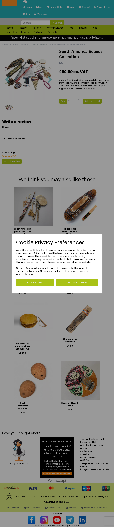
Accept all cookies (77, 282)
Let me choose (35, 282)
